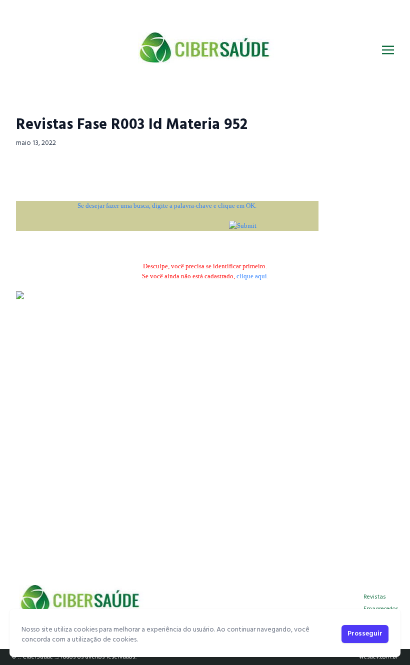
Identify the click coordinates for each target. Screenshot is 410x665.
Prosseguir (365, 634)
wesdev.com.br (378, 657)
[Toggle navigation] (388, 50)
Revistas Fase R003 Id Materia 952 (132, 125)
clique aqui (251, 276)
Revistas (375, 597)
